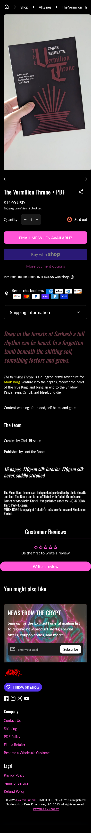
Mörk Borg (12, 382)
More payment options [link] (45, 266)
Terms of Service (16, 783)
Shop (24, 7)
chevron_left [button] (5, 179)
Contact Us (12, 720)
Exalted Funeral (26, 800)
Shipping (9, 208)
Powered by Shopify (46, 809)
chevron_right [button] (86, 179)
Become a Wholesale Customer (27, 753)
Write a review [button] (45, 566)
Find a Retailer (14, 745)
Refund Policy (14, 791)
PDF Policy (12, 737)
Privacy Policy (14, 775)
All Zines (45, 7)
